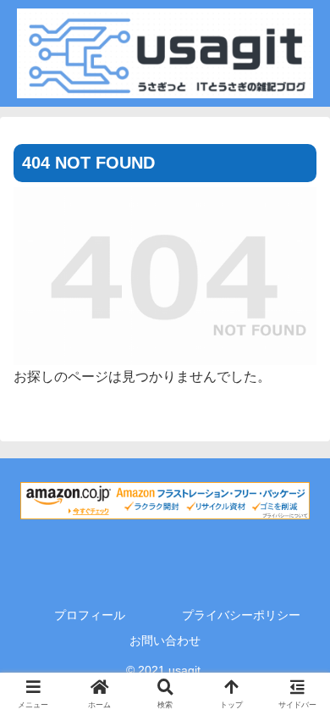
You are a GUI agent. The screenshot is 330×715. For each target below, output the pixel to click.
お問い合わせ (165, 640)
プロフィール (89, 615)
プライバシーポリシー (241, 615)
